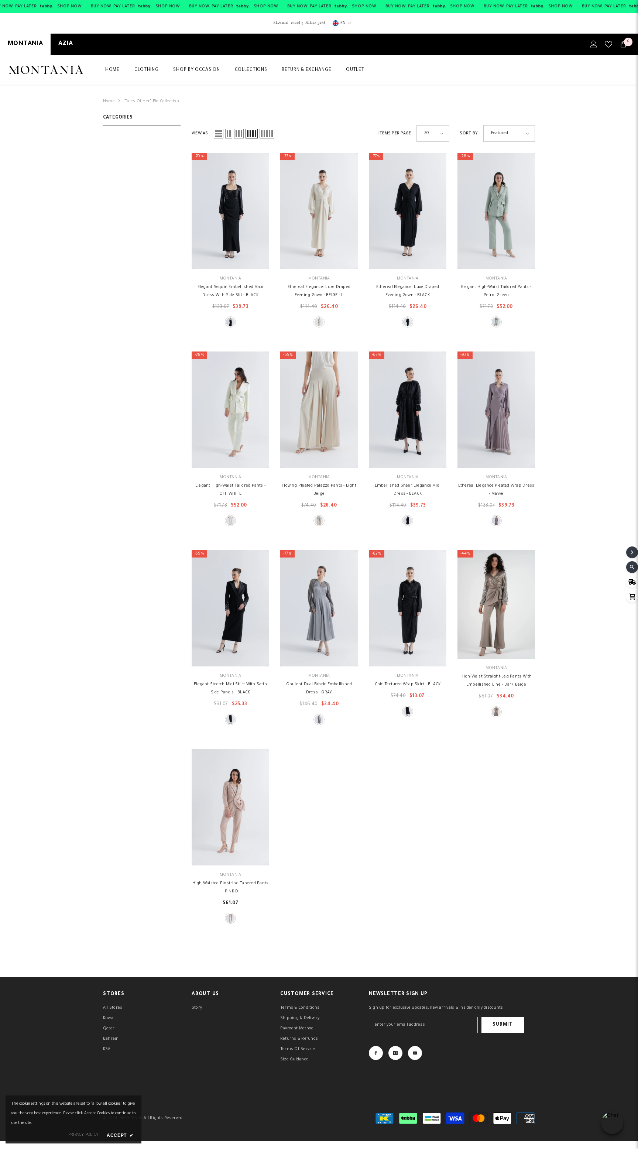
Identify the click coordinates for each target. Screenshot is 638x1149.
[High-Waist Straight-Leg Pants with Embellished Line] (496, 604)
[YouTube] (415, 1053)
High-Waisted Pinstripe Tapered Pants (230, 887)
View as (200, 133)
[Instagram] (395, 1053)
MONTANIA (25, 44)
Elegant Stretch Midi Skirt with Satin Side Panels (230, 688)
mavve (496, 520)
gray (319, 719)
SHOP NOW (69, 6)
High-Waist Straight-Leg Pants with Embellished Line (496, 681)
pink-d (230, 918)
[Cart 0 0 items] (623, 44)
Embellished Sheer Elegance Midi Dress (407, 490)
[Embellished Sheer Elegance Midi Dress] (407, 409)
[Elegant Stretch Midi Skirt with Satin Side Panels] (230, 608)
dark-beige (496, 711)
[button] (218, 133)
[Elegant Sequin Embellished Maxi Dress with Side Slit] (230, 211)
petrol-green (496, 321)
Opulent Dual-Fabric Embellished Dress (319, 688)
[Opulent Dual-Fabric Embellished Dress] (319, 608)
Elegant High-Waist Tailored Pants (496, 291)
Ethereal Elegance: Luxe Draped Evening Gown (319, 291)
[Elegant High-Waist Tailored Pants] (496, 211)
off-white (230, 520)
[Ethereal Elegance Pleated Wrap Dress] (496, 409)
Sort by (469, 133)
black (230, 321)
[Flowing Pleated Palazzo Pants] (319, 409)
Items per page (394, 133)
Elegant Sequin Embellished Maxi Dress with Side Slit (230, 291)
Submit (502, 1025)
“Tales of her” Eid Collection (151, 101)
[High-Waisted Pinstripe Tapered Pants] (230, 807)
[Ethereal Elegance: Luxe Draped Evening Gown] (319, 211)
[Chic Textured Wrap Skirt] (407, 608)
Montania (230, 279)
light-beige (319, 520)
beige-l (319, 321)
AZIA (65, 44)
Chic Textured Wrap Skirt (408, 684)
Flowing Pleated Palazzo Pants (319, 490)
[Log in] (593, 44)
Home (109, 101)
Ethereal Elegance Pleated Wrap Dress (496, 490)
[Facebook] (376, 1053)
